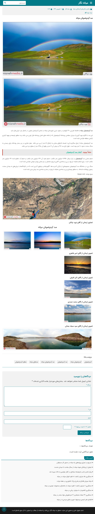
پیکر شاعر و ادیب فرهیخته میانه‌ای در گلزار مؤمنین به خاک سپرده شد (70, 472)
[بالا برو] (4, 509)
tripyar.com (81, 174)
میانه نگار (83, 3)
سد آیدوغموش (62, 362)
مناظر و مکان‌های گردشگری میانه (81, 9)
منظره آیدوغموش (20, 362)
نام (89, 409)
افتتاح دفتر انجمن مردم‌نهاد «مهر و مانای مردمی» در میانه (74, 499)
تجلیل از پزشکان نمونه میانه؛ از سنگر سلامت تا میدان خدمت (73, 467)
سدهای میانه (34, 362)
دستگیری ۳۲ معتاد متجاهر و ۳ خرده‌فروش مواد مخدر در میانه (72, 495)
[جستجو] (5, 3)
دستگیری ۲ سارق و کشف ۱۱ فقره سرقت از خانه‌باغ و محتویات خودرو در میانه (68, 486)
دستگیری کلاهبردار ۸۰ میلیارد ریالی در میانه (78, 490)
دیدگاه (88, 385)
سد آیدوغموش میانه (47, 362)
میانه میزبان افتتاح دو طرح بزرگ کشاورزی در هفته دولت (74, 481)
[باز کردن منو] (90, 3)
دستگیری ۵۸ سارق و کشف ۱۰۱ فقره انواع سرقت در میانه (74, 476)
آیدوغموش (88, 362)
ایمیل (89, 418)
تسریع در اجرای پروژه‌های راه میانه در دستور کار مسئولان (74, 462)
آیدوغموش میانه (76, 362)
